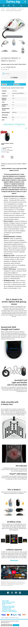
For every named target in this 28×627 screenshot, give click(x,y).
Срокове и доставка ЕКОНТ (8, 607)
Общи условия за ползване (8, 602)
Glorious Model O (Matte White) (13, 10)
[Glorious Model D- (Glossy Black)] (7, 136)
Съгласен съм (16, 625)
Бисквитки (10, 625)
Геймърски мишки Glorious (12, 583)
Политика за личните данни (8, 610)
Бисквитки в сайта (6, 608)
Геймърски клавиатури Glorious (11, 581)
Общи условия (5, 600)
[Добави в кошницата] (12, 157)
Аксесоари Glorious (20, 583)
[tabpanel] (7, 145)
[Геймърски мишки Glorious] (14, 78)
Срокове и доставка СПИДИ (8, 606)
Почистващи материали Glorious (7, 585)
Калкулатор (10, 84)
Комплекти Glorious (19, 584)
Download (14, 560)
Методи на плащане (6, 603)
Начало (3, 9)
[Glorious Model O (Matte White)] (5, 42)
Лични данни (4, 625)
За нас (3, 604)
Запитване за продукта (8, 81)
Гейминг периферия (11, 9)
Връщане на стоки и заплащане (9, 611)
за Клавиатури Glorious (11, 584)
